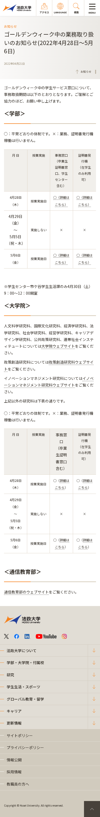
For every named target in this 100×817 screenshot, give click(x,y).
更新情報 (14, 723)
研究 (10, 674)
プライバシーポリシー (25, 747)
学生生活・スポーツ (23, 686)
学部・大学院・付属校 (25, 662)
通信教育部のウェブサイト (26, 592)
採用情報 (14, 771)
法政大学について (22, 650)
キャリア (14, 711)
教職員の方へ (18, 784)
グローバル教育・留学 (25, 699)
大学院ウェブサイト (58, 346)
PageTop (92, 809)
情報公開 (14, 759)
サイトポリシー (20, 735)
